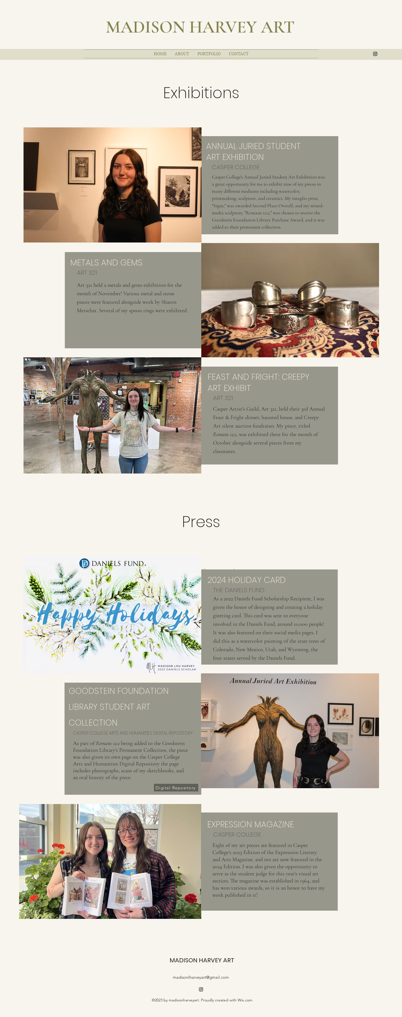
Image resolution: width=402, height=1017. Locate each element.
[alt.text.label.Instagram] (375, 54)
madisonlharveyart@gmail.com (201, 977)
